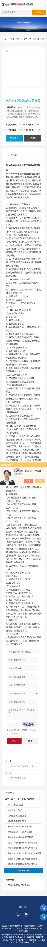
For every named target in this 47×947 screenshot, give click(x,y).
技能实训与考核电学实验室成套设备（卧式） (25, 864)
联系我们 (33, 138)
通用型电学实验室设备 (17, 816)
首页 (12, 39)
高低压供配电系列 (15, 805)
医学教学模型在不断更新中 (19, 885)
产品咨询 (14, 138)
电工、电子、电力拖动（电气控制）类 (22, 799)
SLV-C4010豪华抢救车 (17, 778)
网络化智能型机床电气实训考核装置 (22, 843)
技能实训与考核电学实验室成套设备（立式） (25, 859)
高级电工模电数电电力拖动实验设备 (22, 848)
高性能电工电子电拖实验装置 (20, 832)
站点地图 (24, 928)
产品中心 (19, 39)
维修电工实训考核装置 (17, 821)
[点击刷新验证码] (28, 724)
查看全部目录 (23, 870)
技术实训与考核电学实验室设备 (21, 837)
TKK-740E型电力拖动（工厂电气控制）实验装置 (24, 766)
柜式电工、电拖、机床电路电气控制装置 (24, 853)
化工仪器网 (23, 931)
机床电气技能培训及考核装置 (20, 826)
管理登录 (32, 928)
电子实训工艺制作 (15, 810)
